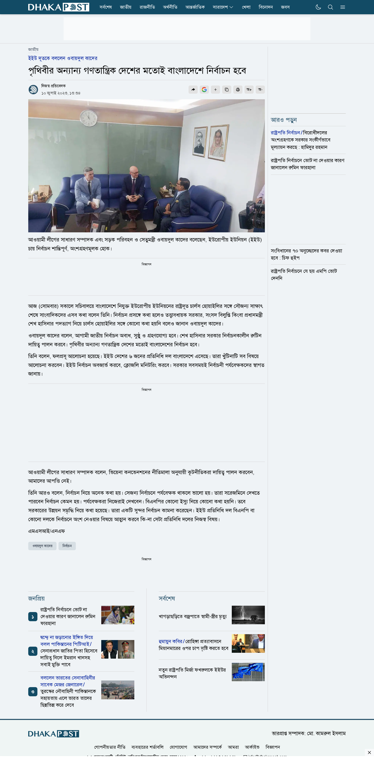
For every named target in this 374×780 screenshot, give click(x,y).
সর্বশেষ (106, 7)
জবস (285, 7)
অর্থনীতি (170, 7)
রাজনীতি (147, 7)
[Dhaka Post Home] (53, 734)
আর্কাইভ (252, 747)
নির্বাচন (67, 546)
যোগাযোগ (178, 747)
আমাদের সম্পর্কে (207, 747)
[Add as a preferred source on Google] (204, 90)
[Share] (193, 90)
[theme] (318, 7)
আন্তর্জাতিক (195, 7)
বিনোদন (266, 7)
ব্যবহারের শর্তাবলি (148, 747)
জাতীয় (33, 49)
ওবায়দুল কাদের (42, 546)
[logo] (58, 7)
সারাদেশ (220, 7)
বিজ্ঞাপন (273, 747)
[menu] (341, 7)
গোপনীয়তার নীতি (109, 747)
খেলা (246, 7)
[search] (330, 7)
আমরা (233, 747)
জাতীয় (126, 7)
